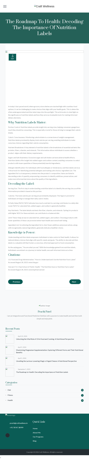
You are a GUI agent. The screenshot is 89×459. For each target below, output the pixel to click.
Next (74, 282)
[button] (0, 457)
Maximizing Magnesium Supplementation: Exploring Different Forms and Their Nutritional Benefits (49, 351)
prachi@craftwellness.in (19, 423)
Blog (34, 441)
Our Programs (38, 437)
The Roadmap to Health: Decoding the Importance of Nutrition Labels (42, 372)
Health (10, 400)
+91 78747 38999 (16, 427)
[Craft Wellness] (44, 6)
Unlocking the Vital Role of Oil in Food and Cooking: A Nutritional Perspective (45, 339)
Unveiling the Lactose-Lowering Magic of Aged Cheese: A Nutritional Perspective (46, 361)
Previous (16, 282)
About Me (36, 433)
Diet (9, 390)
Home (35, 428)
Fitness (10, 395)
